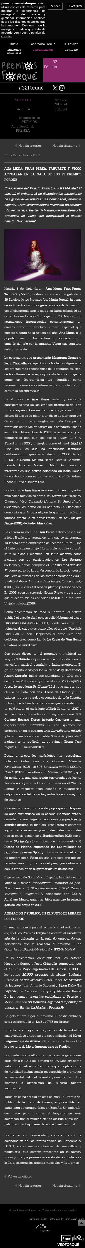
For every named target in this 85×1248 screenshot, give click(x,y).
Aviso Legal (77, 1219)
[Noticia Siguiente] (79, 147)
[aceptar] (55, 6)
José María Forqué (43, 44)
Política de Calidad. (38, 1219)
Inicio (14, 44)
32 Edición (71, 44)
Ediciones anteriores (14, 51)
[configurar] (76, 6)
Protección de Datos (59, 1219)
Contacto (71, 49)
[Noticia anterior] (16, 147)
